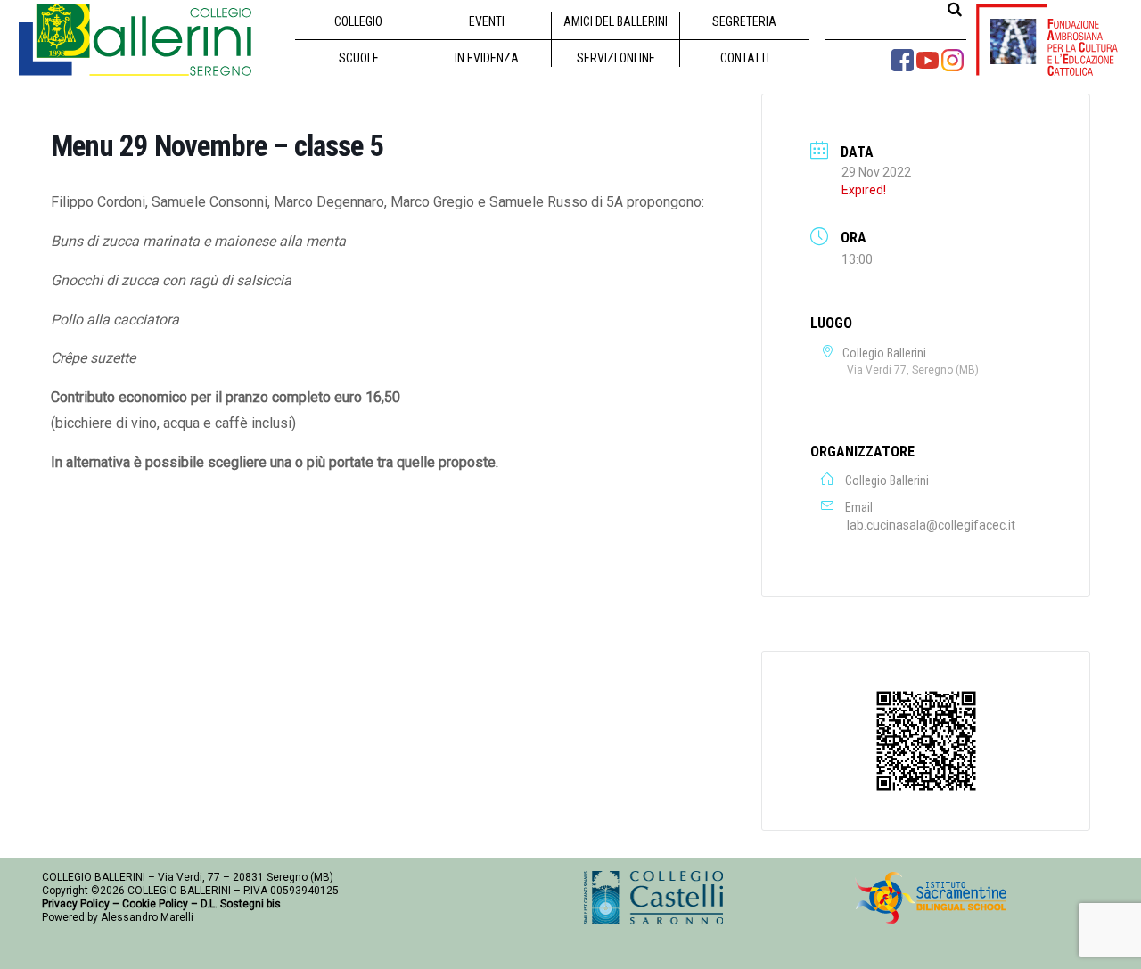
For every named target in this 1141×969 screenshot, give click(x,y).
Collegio (358, 21)
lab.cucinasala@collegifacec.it (931, 525)
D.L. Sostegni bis (241, 904)
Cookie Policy (155, 904)
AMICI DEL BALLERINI (615, 21)
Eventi (487, 21)
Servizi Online (616, 58)
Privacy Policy (76, 904)
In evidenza (487, 58)
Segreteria (744, 21)
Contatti (744, 58)
